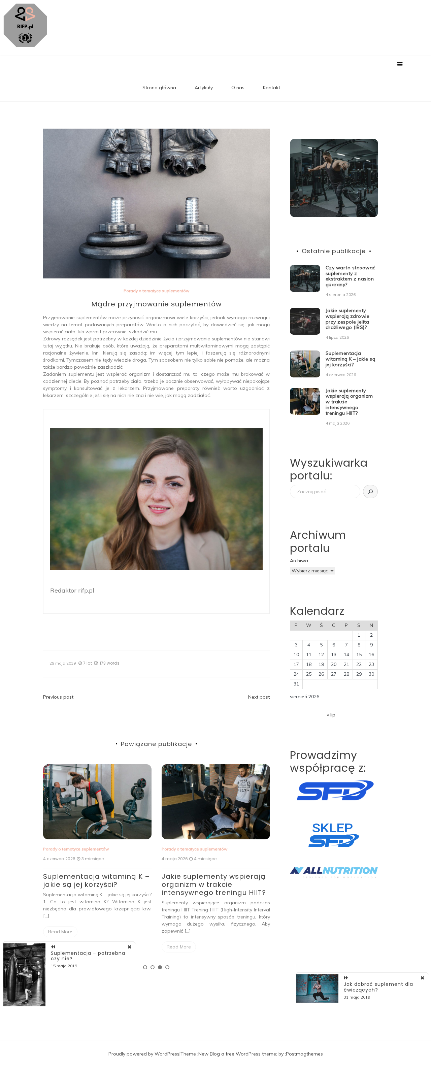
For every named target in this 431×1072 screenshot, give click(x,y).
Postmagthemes (304, 1054)
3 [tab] (160, 967)
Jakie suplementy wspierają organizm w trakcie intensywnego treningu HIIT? (214, 884)
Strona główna (159, 88)
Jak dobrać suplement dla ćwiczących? (378, 987)
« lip (331, 715)
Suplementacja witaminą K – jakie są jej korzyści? (96, 880)
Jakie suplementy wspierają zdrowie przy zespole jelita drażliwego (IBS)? (348, 318)
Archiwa (299, 561)
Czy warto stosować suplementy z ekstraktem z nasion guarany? (350, 276)
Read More (60, 932)
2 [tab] (153, 967)
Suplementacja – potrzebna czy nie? (88, 956)
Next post (259, 697)
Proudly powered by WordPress (143, 1054)
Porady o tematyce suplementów (156, 290)
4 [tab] (167, 967)
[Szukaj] (370, 491)
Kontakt (271, 88)
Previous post (58, 697)
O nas (237, 88)
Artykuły (204, 88)
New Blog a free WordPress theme (237, 1054)
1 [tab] (145, 967)
